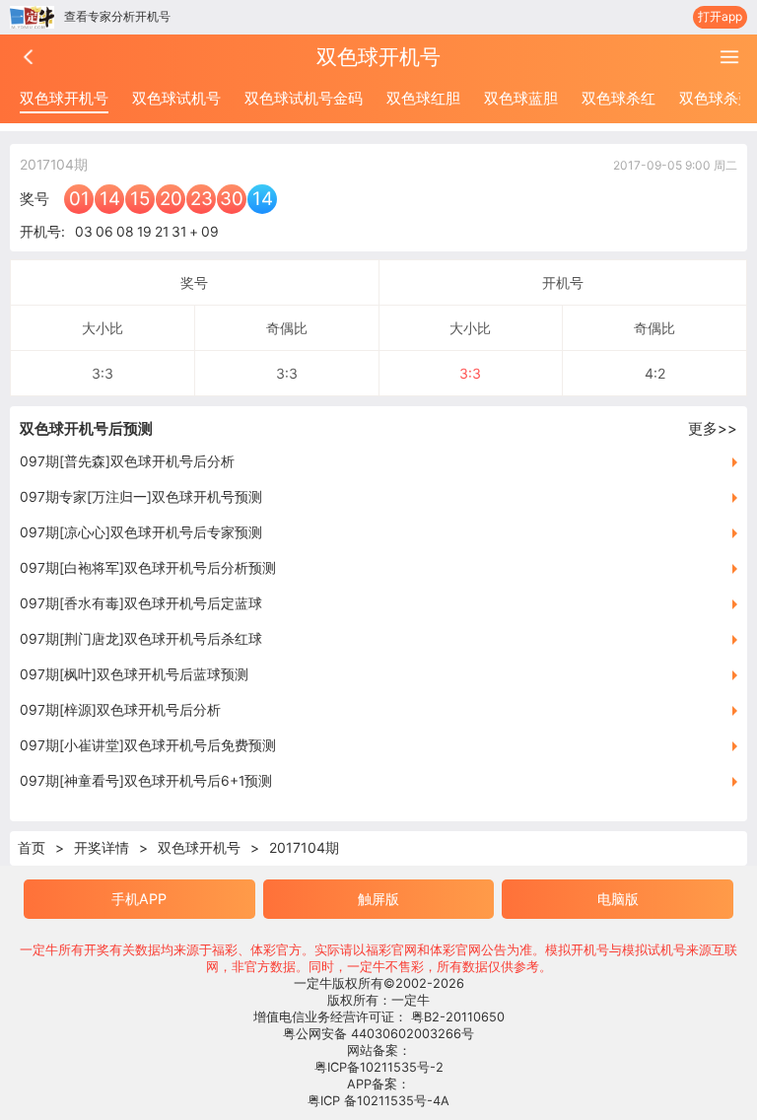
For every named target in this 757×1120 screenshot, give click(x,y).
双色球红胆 (423, 98)
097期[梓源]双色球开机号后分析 (120, 710)
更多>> (712, 428)
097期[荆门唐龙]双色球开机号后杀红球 (141, 639)
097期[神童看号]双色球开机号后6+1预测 (146, 781)
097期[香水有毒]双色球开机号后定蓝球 (141, 603)
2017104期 (304, 847)
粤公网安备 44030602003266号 (378, 1033)
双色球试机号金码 (303, 98)
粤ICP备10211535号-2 (379, 1067)
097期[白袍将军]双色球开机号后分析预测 (148, 568)
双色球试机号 (176, 98)
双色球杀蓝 (716, 98)
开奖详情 (101, 847)
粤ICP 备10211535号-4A (378, 1100)
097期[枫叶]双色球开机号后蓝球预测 (134, 674)
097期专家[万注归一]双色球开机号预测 (141, 497)
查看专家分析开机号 (117, 16)
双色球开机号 (64, 98)
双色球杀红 (618, 98)
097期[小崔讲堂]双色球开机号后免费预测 (148, 745)
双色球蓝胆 (521, 98)
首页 (31, 847)
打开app (720, 16)
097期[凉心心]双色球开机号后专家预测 (141, 532)
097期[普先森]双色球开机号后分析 (127, 461)
